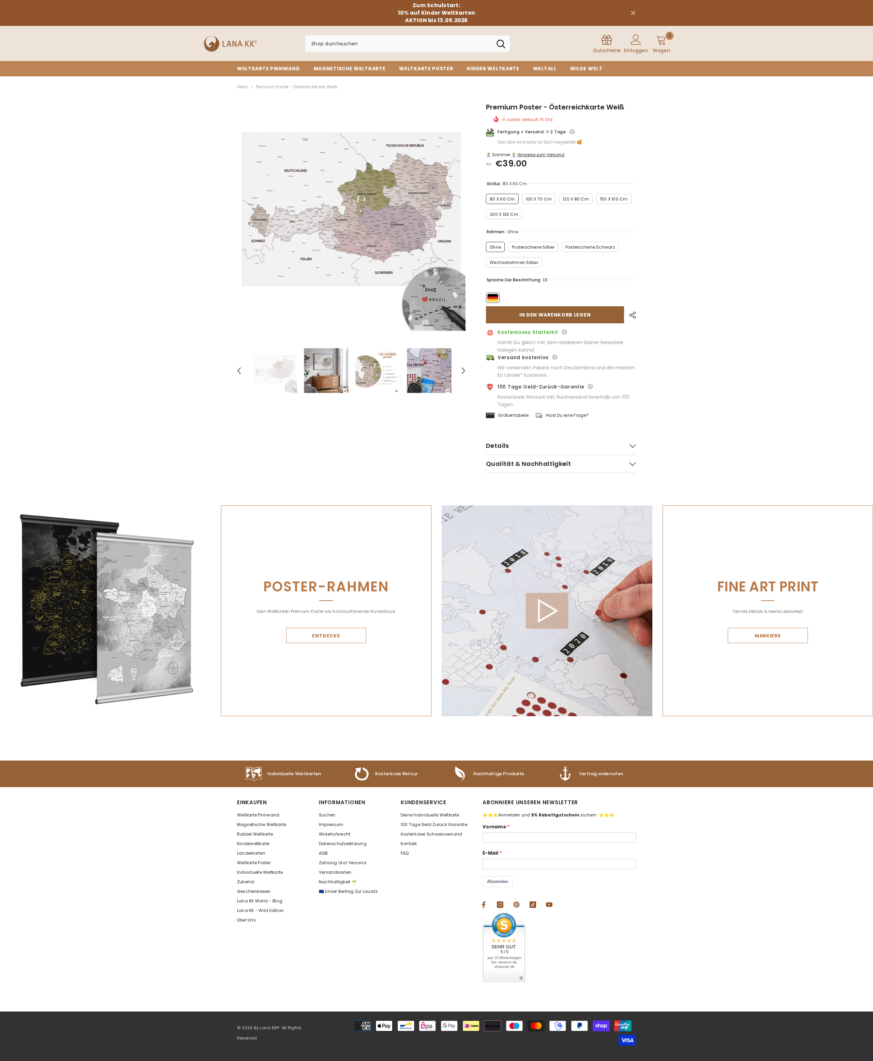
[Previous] (239, 371)
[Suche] (407, 43)
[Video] (547, 611)
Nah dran (633, 13)
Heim (242, 87)
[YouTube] (549, 904)
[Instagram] (500, 904)
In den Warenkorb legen (555, 314)
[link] (488, 774)
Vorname (494, 827)
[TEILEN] (630, 315)
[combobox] (398, 43)
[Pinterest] (516, 904)
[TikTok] (532, 904)
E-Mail (491, 853)
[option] (351, 216)
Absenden (497, 881)
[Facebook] (483, 904)
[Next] (463, 371)
